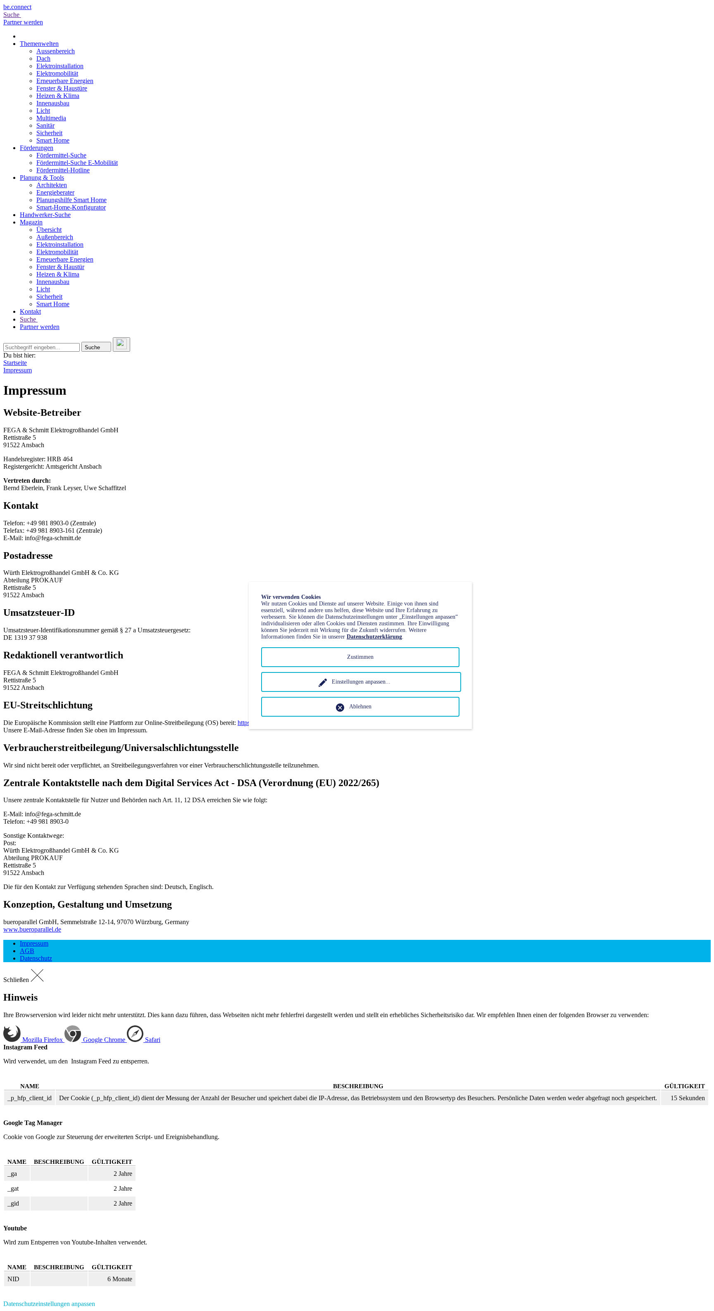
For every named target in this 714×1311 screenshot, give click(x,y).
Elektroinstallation (59, 65)
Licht (43, 110)
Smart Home (52, 140)
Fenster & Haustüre (61, 88)
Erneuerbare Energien (64, 80)
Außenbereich (54, 237)
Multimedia (51, 118)
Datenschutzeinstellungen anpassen (49, 1303)
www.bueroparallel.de (32, 929)
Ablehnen (360, 706)
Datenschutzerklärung (374, 637)
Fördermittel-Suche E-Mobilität (77, 162)
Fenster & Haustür (60, 266)
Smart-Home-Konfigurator (71, 207)
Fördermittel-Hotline (63, 170)
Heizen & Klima (57, 95)
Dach (43, 58)
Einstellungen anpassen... (361, 682)
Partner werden (23, 22)
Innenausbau (52, 103)
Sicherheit (49, 132)
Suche (12, 14)
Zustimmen (360, 657)
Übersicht (49, 229)
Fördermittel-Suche (61, 155)
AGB (27, 950)
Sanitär (45, 125)
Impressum (17, 370)
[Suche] (121, 344)
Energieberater (55, 192)
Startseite (15, 362)
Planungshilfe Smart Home (71, 199)
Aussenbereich (55, 51)
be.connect (17, 6)
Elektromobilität (57, 73)
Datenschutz (36, 958)
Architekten (51, 184)
